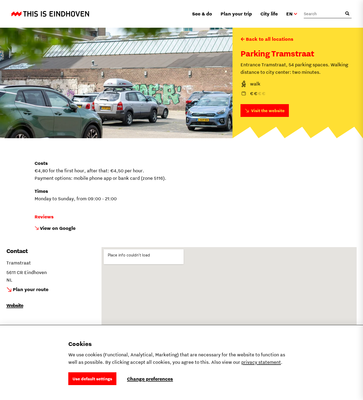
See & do (202, 14)
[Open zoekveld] (347, 13)
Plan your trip (236, 14)
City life (269, 14)
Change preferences (150, 379)
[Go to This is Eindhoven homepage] (50, 13)
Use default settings (92, 378)
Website (14, 305)
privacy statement (261, 362)
